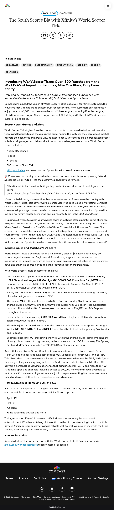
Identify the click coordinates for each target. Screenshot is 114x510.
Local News (49, 13)
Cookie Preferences (57, 507)
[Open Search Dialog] (108, 5)
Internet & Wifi (68, 497)
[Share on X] (52, 35)
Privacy (23, 478)
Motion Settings (98, 478)
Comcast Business (52, 497)
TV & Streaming (84, 497)
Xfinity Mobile (45, 500)
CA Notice (40, 478)
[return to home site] (7, 5)
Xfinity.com (26, 497)
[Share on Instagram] (52, 488)
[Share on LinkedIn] (61, 35)
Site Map (37, 497)
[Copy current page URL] (69, 35)
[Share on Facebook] (44, 35)
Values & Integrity (101, 497)
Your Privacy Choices (70, 478)
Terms (9, 478)
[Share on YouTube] (72, 488)
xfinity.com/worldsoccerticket (21, 445)
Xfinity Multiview (16, 170)
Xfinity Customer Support (64, 500)
